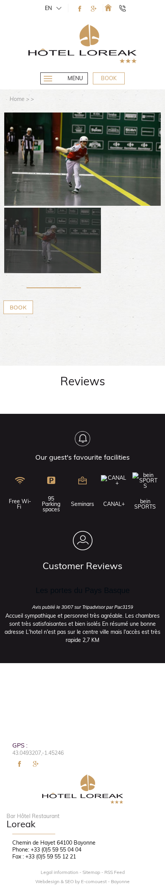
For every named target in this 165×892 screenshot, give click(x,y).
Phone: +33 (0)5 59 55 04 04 (46, 849)
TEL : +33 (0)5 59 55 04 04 (126, 8)
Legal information (59, 872)
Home (17, 99)
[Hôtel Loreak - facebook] (80, 9)
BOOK (18, 307)
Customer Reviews (82, 565)
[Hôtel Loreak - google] (93, 9)
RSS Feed (114, 872)
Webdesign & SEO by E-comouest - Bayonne (82, 881)
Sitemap (91, 872)
